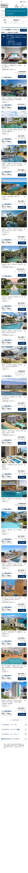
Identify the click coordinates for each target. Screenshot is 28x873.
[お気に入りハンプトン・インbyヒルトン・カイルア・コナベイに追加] (25, 66)
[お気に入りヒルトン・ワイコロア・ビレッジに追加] (25, 197)
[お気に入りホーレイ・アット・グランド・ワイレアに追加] (25, 265)
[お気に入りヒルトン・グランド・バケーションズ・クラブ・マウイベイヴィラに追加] (25, 331)
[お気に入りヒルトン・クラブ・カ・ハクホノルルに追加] (25, 499)
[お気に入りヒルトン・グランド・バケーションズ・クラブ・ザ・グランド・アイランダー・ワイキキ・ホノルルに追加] (25, 700)
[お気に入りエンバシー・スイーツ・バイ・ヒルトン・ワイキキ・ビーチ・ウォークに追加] (25, 598)
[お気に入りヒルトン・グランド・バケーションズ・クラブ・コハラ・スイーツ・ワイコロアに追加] (25, 164)
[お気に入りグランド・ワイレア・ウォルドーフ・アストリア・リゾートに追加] (25, 297)
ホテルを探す (4, 10)
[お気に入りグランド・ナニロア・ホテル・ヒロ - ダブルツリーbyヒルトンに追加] (25, 130)
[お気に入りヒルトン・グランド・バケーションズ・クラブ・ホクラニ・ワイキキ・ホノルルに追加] (25, 564)
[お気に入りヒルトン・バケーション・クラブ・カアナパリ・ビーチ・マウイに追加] (25, 431)
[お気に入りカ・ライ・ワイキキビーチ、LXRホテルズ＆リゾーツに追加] (25, 632)
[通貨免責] (20, 20)
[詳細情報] (25, 104)
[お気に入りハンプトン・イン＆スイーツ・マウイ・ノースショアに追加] (25, 397)
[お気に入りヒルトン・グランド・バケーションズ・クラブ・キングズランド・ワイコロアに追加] (25, 98)
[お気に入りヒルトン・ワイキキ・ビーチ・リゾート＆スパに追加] (25, 465)
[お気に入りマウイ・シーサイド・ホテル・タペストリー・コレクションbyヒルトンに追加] (25, 365)
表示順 (4, 20)
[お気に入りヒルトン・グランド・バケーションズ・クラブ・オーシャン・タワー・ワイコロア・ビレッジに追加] (25, 229)
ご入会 (20, 6)
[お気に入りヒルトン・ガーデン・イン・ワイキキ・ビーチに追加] (25, 530)
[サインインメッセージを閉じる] (26, 9)
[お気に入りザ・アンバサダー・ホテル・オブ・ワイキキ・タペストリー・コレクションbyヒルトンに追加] (25, 666)
